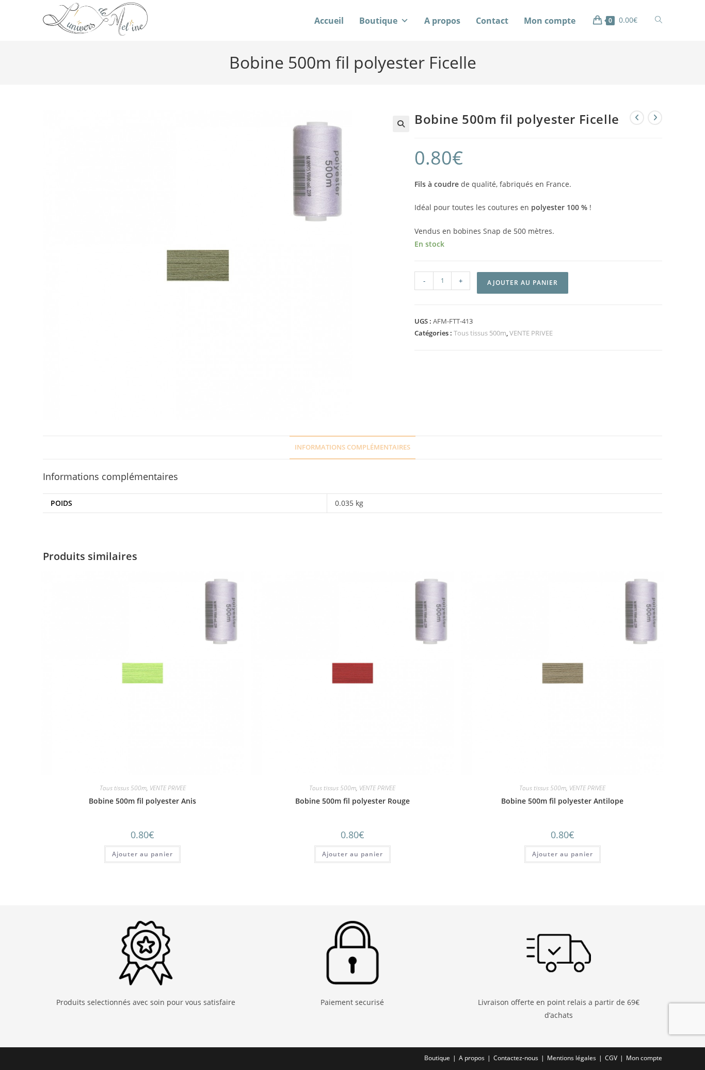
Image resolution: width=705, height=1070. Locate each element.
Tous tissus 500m (480, 333)
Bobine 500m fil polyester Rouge (352, 801)
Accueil (329, 20)
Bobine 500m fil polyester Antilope (562, 801)
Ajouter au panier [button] (142, 854)
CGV (611, 1057)
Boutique (378, 20)
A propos (442, 20)
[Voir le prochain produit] (655, 117)
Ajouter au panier (522, 282)
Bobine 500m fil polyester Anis (142, 801)
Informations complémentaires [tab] (352, 447)
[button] (401, 124)
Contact (492, 20)
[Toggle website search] (658, 20)
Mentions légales (571, 1057)
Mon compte (549, 20)
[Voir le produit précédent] (637, 117)
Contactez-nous (515, 1057)
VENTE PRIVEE (531, 333)
